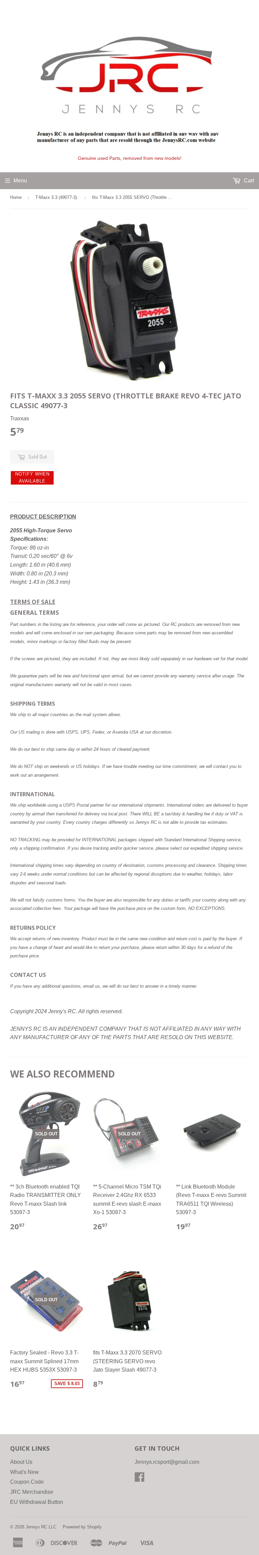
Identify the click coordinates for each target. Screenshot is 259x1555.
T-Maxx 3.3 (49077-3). (56, 197)
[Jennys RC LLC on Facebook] (140, 1479)
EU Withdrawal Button (36, 1502)
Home (16, 197)
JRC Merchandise (31, 1492)
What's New (24, 1472)
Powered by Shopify (82, 1526)
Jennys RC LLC (41, 1526)
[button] (32, 477)
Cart (248, 180)
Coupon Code (27, 1482)
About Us (21, 1462)
